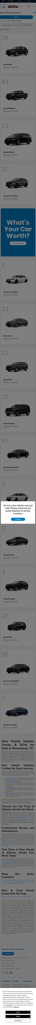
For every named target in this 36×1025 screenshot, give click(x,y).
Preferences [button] (16, 1007)
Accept (18, 1012)
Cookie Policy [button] (9, 1005)
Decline (18, 1016)
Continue (18, 519)
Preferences (18, 1020)
